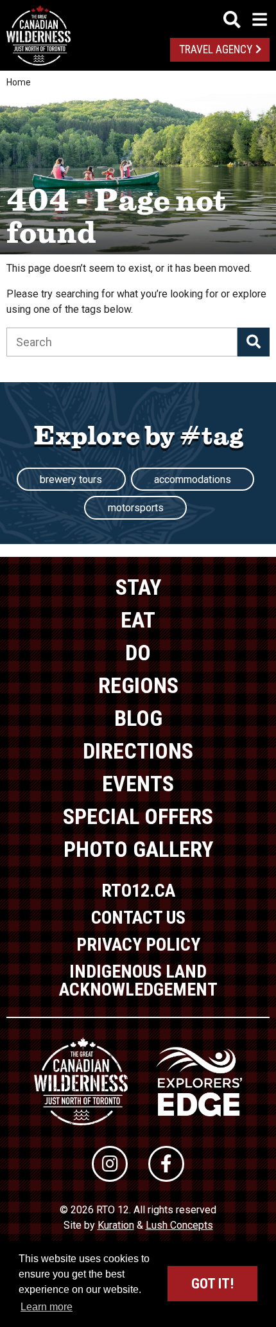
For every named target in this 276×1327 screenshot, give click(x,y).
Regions (138, 685)
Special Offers (138, 816)
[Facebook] (166, 1164)
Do (138, 652)
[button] (253, 342)
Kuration (116, 1225)
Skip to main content (138, 17)
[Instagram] (110, 1164)
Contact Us (138, 917)
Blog (138, 718)
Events (138, 783)
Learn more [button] (47, 1306)
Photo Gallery (138, 849)
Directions (138, 751)
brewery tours (71, 479)
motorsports (136, 508)
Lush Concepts (179, 1225)
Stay (138, 587)
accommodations (192, 479)
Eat (138, 620)
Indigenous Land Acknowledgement (138, 980)
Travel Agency (215, 49)
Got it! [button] (212, 1284)
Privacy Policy (138, 944)
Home (18, 82)
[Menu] (245, 19)
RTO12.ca (138, 890)
